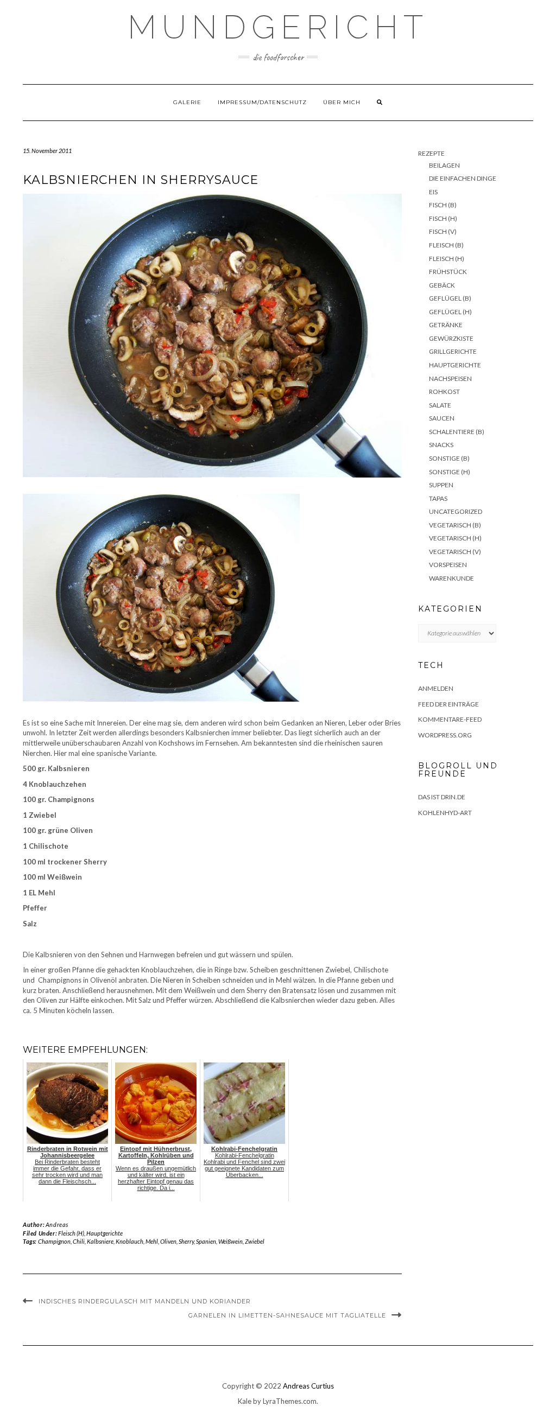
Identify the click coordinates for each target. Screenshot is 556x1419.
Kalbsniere (100, 1241)
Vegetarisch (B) (455, 525)
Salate (440, 405)
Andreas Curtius (308, 1386)
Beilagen (444, 165)
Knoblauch (129, 1241)
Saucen (441, 418)
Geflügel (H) (450, 312)
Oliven (168, 1241)
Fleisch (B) (446, 245)
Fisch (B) (443, 205)
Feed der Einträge (448, 704)
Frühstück (448, 272)
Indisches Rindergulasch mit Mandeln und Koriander (145, 1301)
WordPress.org (445, 735)
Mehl (152, 1241)
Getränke (446, 325)
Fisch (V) (443, 231)
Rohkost (444, 391)
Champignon (54, 1241)
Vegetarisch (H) (455, 538)
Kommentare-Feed (450, 719)
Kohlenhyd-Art (445, 813)
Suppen (441, 485)
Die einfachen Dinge (462, 178)
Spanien (206, 1241)
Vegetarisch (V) (455, 552)
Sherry (186, 1241)
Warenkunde (451, 578)
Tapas (438, 498)
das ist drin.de (441, 797)
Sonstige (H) (449, 472)
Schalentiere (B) (456, 432)
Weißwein (230, 1241)
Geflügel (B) (450, 298)
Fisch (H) (443, 218)
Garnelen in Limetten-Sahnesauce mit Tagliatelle (287, 1315)
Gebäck (442, 285)
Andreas (57, 1224)
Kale (244, 1401)
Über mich (342, 102)
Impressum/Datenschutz (262, 102)
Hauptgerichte (104, 1233)
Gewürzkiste (451, 338)
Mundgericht (278, 27)
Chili (79, 1241)
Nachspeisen (450, 378)
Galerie (187, 102)
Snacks (441, 445)
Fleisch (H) (71, 1233)
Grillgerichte (453, 351)
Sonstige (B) (449, 458)
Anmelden (435, 688)
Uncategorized (455, 511)
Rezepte (431, 153)
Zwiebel (254, 1241)
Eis (433, 192)
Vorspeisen (448, 565)
